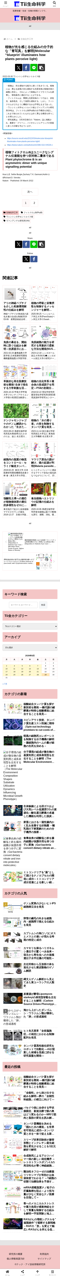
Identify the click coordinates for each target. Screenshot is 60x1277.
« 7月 (5, 684)
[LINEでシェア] (33, 67)
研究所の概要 (15, 1254)
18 (14, 672)
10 (7, 669)
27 (30, 675)
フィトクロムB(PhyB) (33, 212)
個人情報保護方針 (16, 1258)
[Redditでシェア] (36, 964)
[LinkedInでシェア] (36, 973)
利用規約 (44, 1254)
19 (22, 672)
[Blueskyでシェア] (36, 955)
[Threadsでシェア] (23, 964)
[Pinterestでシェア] (23, 973)
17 (7, 672)
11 (14, 669)
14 (38, 669)
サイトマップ (44, 1258)
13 (30, 669)
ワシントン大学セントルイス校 (19, 217)
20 (30, 672)
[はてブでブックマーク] (50, 964)
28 (38, 675)
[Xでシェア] (18, 67)
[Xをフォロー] (26, 259)
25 (14, 675)
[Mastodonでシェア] (23, 955)
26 (22, 675)
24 (7, 675)
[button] (41, 67)
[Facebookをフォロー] (33, 259)
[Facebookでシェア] (26, 67)
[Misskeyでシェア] (50, 955)
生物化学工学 (12, 212)
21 (38, 672)
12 (22, 669)
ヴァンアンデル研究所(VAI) (18, 221)
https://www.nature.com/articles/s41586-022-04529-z (30, 145)
